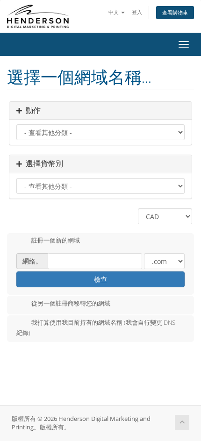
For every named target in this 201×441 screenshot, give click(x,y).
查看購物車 (175, 12)
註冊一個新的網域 (55, 240)
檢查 (100, 279)
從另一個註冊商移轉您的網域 (70, 303)
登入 (137, 11)
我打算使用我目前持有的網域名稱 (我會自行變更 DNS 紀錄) (95, 327)
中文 (114, 11)
